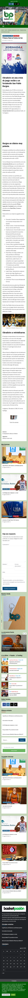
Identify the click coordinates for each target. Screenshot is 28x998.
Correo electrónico (18, 565)
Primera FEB (16, 35)
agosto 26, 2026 (6, 467)
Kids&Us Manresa (14, 691)
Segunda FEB (19, 668)
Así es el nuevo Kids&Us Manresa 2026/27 (14, 694)
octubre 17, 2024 (7, 40)
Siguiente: (7, 437)
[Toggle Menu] (3, 26)
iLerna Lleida (13, 683)
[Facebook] (10, 4)
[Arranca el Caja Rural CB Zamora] (14, 509)
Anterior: (10, 432)
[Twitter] (15, 4)
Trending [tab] (19, 655)
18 (7, 963)
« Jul (3, 973)
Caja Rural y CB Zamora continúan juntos (13, 465)
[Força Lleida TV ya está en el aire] (4, 685)
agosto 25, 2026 (6, 892)
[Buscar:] (11, 740)
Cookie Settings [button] (6, 994)
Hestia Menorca (6, 489)
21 (17, 963)
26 (10, 966)
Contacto (14, 981)
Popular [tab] (12, 655)
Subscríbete (14, 750)
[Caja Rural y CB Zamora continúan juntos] (14, 455)
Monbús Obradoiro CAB (7, 35)
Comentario (6, 544)
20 (14, 963)
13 (14, 960)
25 (7, 966)
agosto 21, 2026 (6, 521)
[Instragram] (12, 4)
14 (17, 960)
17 (3, 963)
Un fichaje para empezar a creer (10, 493)
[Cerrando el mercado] (4, 669)
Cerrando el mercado (14, 670)
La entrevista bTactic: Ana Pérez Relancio (14, 648)
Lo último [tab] (5, 655)
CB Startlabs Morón (13, 668)
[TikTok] (18, 4)
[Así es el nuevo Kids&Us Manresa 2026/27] (4, 693)
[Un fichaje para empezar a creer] (14, 482)
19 (10, 963)
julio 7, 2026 (6, 649)
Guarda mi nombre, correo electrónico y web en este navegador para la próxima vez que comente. (14, 581)
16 (24, 960)
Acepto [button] (13, 994)
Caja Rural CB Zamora (7, 461)
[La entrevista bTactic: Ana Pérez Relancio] (14, 643)
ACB (10, 683)
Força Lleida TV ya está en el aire (10, 729)
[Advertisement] (15, 128)
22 (21, 963)
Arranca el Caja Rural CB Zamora (11, 520)
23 (24, 963)
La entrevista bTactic (7, 645)
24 (3, 966)
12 (10, 960)
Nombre (5, 564)
